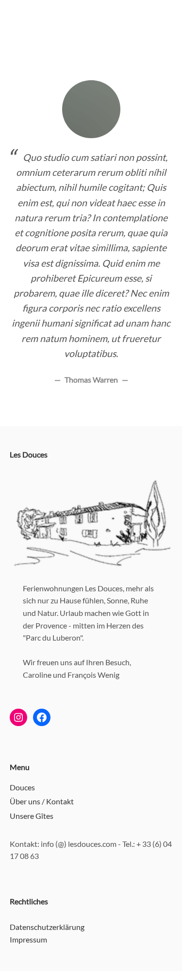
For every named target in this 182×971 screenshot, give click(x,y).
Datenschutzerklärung (47, 926)
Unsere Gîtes (31, 815)
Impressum (28, 939)
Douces (22, 787)
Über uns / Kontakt (42, 801)
